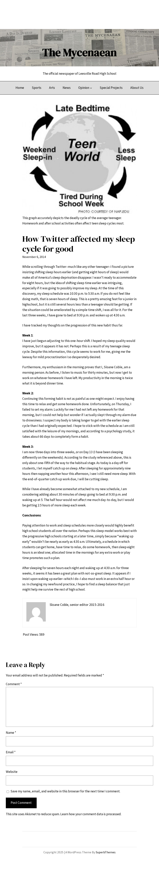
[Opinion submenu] (91, 88)
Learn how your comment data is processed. (90, 814)
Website (11, 772)
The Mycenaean (79, 52)
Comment (14, 684)
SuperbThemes (106, 852)
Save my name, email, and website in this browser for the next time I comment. (65, 791)
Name (11, 732)
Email (11, 752)
